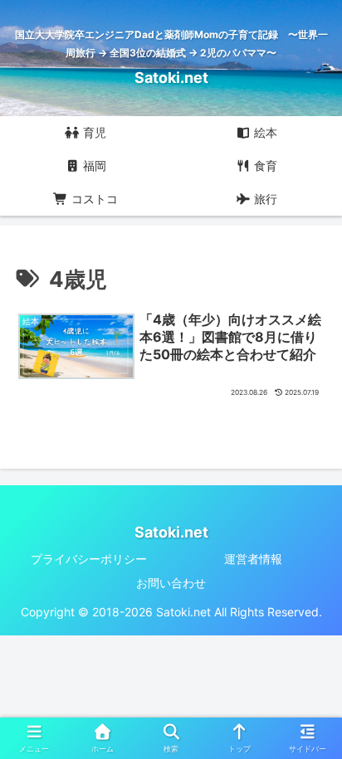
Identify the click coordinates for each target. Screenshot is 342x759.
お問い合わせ (171, 583)
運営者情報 (253, 559)
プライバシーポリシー (89, 559)
